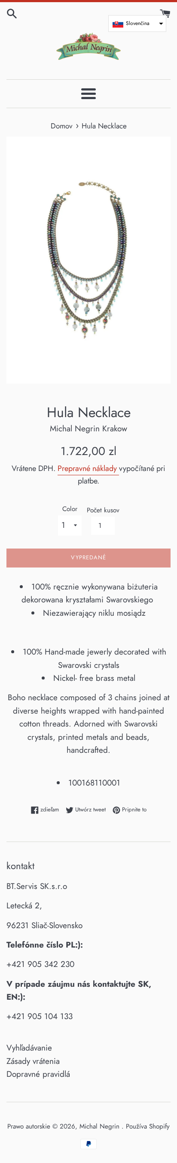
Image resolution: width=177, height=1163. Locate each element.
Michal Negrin (100, 1126)
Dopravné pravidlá (38, 1074)
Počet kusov (103, 510)
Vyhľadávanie (29, 1048)
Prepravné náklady (88, 468)
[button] (137, 23)
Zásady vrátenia (33, 1061)
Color (69, 509)
